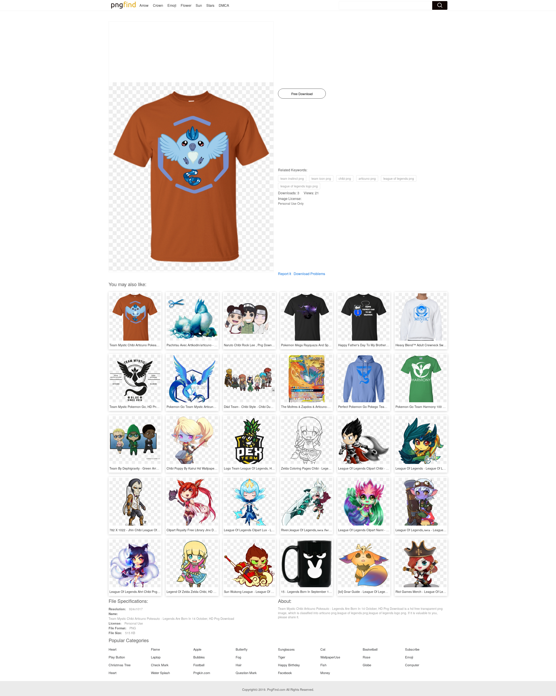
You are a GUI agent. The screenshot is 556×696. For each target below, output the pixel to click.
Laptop (156, 657)
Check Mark (160, 665)
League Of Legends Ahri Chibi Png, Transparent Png (145, 591)
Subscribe (412, 649)
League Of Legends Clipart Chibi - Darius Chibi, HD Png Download (384, 468)
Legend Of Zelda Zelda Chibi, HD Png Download (200, 591)
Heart (112, 649)
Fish (323, 665)
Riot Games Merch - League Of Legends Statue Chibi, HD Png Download (445, 591)
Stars (210, 5)
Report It (284, 273)
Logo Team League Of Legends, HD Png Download (259, 468)
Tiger (281, 657)
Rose (366, 657)
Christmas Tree (120, 665)
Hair (239, 665)
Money (325, 672)
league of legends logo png (299, 186)
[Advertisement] (191, 51)
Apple (197, 649)
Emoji (171, 5)
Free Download (302, 93)
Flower (186, 5)
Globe (367, 665)
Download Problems (309, 273)
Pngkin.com (201, 672)
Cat (322, 649)
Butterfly (242, 649)
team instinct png (292, 178)
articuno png (367, 178)
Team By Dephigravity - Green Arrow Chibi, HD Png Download (152, 468)
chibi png (345, 178)
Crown (158, 5)
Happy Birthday (289, 665)
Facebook (285, 672)
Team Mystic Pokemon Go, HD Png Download (141, 406)
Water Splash (160, 672)
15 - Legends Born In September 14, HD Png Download (319, 591)
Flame (155, 649)
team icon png (321, 178)
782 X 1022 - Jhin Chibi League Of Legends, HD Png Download (153, 530)
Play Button (117, 657)
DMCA (224, 5)
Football (198, 665)
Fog (238, 657)
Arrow (144, 5)
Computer (412, 665)
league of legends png (398, 178)
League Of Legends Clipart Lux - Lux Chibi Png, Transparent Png (269, 530)
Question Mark (246, 672)
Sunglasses (286, 649)
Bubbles (199, 657)
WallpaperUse (330, 657)
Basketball (370, 649)
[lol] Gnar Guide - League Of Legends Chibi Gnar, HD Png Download (385, 591)
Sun (199, 5)
